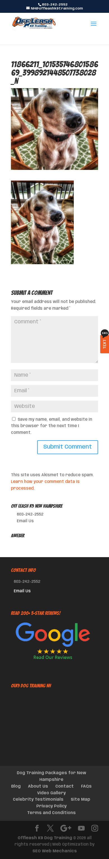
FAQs (86, 786)
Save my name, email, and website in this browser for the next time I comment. (51, 426)
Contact (64, 786)
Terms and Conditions (51, 813)
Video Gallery (51, 793)
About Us (38, 786)
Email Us (25, 521)
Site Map (80, 800)
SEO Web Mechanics (54, 851)
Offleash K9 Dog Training (45, 838)
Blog (16, 786)
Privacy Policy (51, 806)
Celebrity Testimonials (38, 800)
